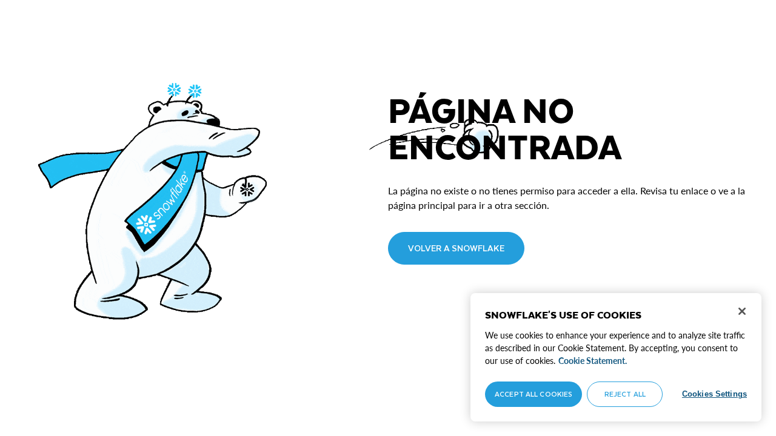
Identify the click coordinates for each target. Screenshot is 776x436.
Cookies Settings (714, 393)
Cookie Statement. (592, 360)
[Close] (742, 311)
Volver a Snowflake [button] (456, 248)
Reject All (625, 394)
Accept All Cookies (533, 394)
